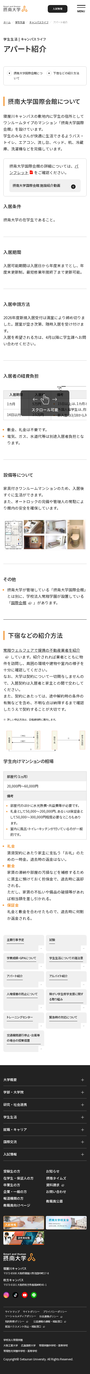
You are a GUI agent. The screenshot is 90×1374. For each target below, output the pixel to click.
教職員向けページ (16, 1205)
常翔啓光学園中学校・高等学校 (20, 1351)
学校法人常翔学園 (13, 1340)
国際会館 (18, 602)
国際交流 (10, 1141)
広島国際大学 (28, 1345)
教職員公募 (54, 1201)
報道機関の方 (13, 1198)
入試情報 (57, 8)
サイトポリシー (31, 1311)
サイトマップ (12, 1311)
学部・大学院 (13, 1092)
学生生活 (10, 1117)
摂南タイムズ (56, 1178)
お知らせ (53, 1171)
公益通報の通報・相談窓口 (47, 1321)
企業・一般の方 (15, 1191)
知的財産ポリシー (14, 1321)
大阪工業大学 (10, 1345)
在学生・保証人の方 (18, 1178)
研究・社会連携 (15, 1104)
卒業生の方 (11, 1185)
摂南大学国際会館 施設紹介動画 (36, 185)
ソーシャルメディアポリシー (20, 1316)
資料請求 (53, 1185)
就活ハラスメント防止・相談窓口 (23, 1326)
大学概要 (10, 1079)
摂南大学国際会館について (28, 75)
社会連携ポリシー (49, 1316)
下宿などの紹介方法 (66, 73)
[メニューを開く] (82, 1080)
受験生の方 (11, 1171)
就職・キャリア (15, 1129)
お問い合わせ (56, 1191)
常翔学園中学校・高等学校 (53, 1345)
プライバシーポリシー (55, 1311)
